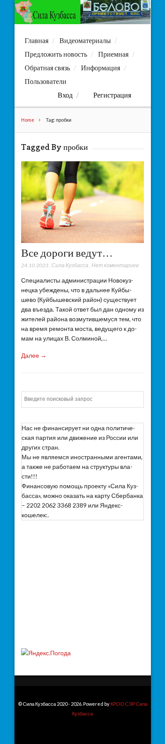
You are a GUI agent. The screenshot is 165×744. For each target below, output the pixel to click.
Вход (65, 95)
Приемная (113, 54)
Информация (100, 67)
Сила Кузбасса (69, 265)
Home (27, 120)
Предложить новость (56, 54)
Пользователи (45, 81)
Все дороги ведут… (67, 252)
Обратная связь (47, 67)
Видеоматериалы (85, 40)
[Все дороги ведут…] (82, 240)
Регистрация (112, 95)
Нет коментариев (115, 265)
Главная (36, 40)
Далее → (34, 355)
